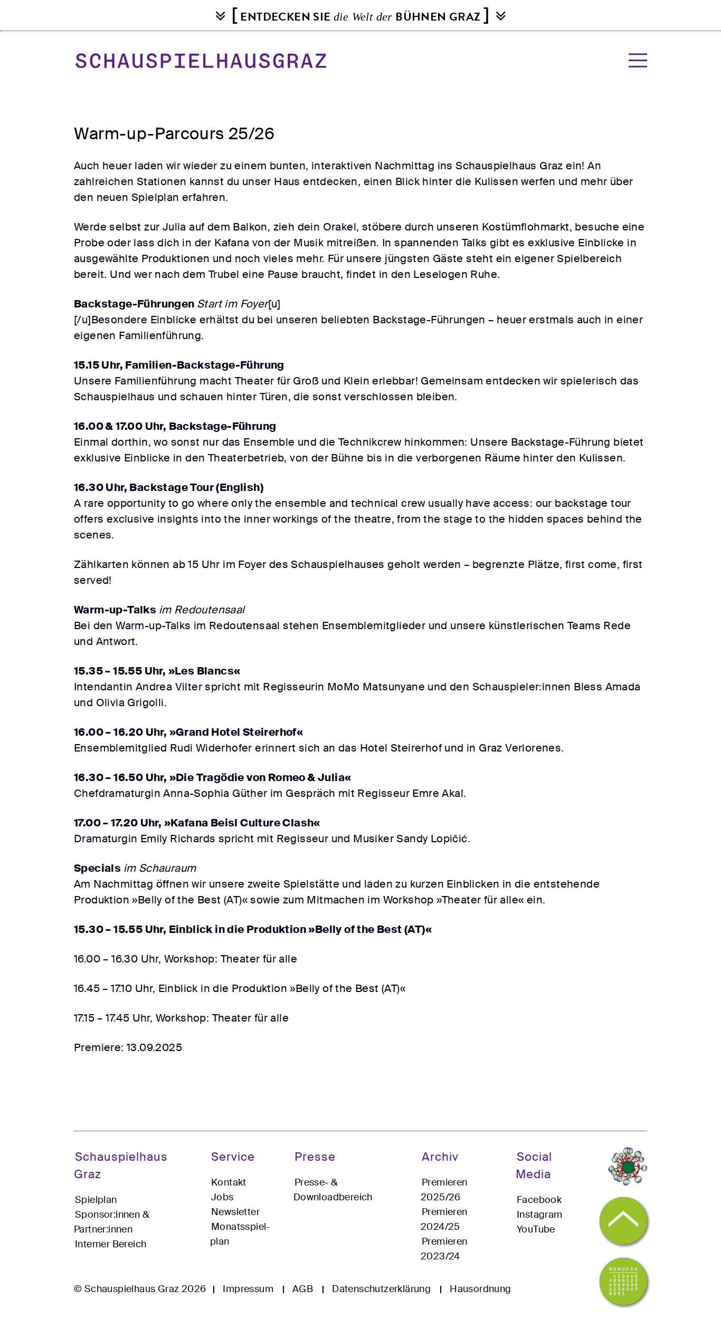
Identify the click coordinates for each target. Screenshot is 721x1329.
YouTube (536, 1229)
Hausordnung (480, 1289)
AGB (302, 1289)
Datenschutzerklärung (381, 1289)
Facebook (539, 1199)
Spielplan (96, 1199)
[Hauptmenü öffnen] (634, 60)
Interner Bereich (110, 1244)
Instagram (540, 1214)
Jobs (222, 1197)
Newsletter (235, 1212)
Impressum (248, 1289)
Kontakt (228, 1182)
